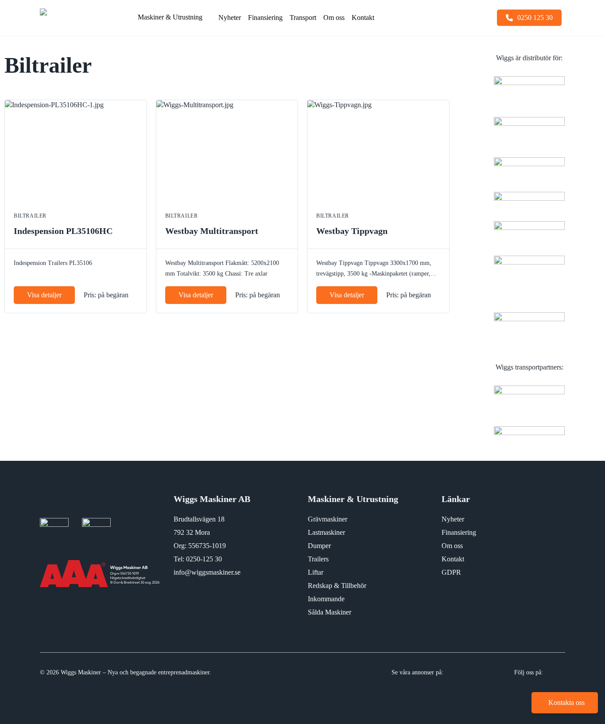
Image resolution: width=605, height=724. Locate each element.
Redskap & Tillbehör (337, 585)
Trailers (318, 559)
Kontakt (453, 559)
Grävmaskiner (327, 519)
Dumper (319, 545)
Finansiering (459, 532)
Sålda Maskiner (329, 612)
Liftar (315, 572)
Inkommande (326, 599)
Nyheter (453, 519)
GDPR (451, 572)
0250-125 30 (204, 559)
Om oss (452, 545)
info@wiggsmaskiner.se (207, 572)
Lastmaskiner (326, 532)
